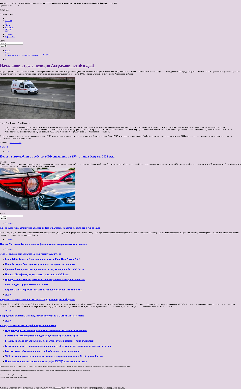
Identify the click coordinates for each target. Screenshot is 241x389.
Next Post (4, 147)
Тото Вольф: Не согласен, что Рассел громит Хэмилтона (30, 254)
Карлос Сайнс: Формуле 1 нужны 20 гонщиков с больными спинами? (43, 289)
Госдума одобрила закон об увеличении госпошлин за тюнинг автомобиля (46, 330)
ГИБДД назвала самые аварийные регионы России (28, 325)
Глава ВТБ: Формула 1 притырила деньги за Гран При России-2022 (42, 259)
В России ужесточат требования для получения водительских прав (41, 335)
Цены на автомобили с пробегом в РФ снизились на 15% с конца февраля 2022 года (57, 156)
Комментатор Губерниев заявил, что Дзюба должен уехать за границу (43, 351)
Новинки (9, 27)
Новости (8, 21)
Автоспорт (9, 34)
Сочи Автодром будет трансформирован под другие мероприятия (41, 264)
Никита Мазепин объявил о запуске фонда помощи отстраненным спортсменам (43, 244)
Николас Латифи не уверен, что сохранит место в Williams (37, 274)
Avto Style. (4, 10)
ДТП (7, 32)
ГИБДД (8, 30)
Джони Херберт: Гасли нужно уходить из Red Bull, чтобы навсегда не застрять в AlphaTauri (50, 227)
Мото (7, 25)
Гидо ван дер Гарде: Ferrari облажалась (26, 284)
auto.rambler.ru (15, 143)
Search (2, 41)
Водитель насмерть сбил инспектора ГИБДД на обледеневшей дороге (37, 299)
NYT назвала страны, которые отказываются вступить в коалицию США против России (54, 356)
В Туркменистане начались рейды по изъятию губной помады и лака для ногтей (49, 340)
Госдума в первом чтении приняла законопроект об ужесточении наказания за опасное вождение (58, 346)
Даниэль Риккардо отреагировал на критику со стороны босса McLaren (44, 269)
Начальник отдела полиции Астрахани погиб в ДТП (47, 65)
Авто (7, 23)
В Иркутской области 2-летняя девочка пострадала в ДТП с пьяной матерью (42, 315)
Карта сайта (10, 36)
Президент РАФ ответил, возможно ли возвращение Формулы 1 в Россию (45, 279)
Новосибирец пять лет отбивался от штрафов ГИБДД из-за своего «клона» (46, 361)
